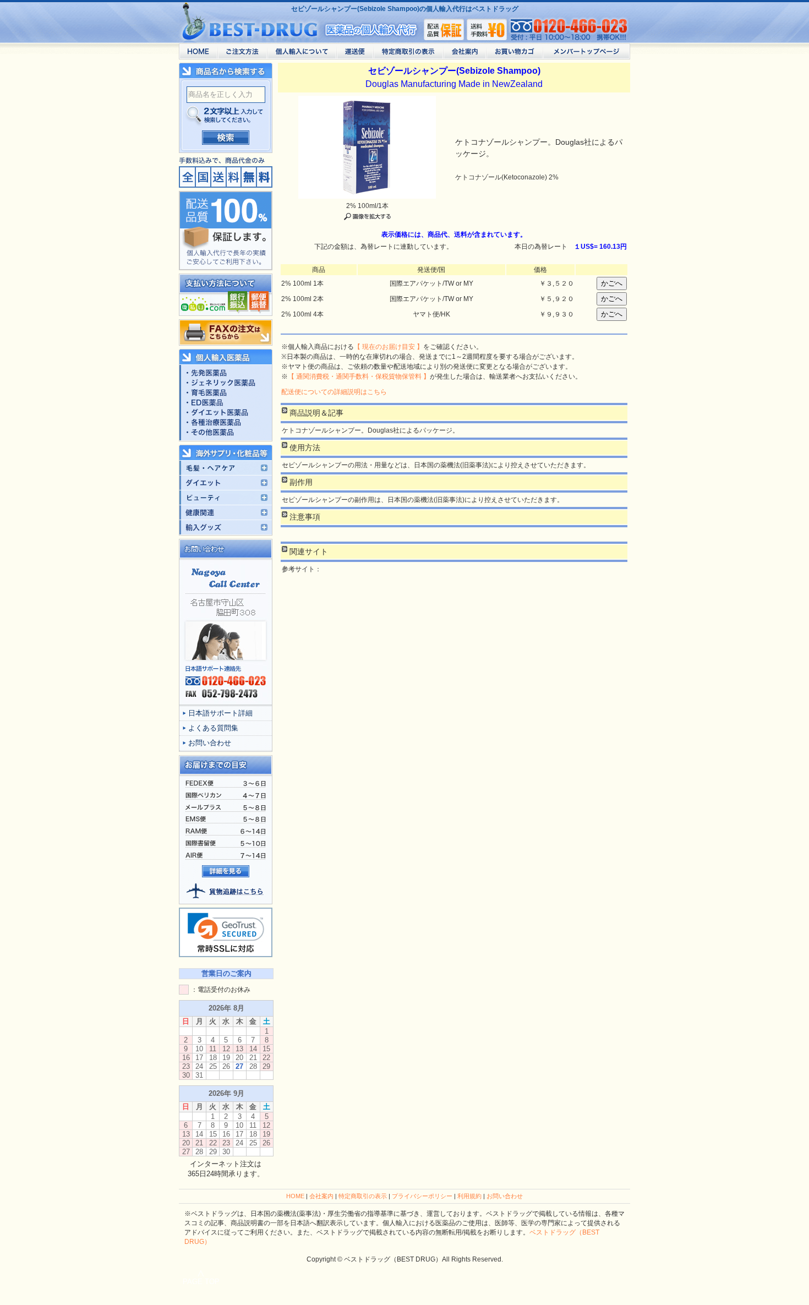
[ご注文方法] (242, 54)
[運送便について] (354, 54)
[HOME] (198, 54)
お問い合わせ (209, 743)
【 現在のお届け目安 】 (388, 347)
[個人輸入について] (301, 54)
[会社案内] (464, 54)
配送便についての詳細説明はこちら (334, 392)
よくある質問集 (213, 728)
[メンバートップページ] (586, 54)
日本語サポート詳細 (220, 713)
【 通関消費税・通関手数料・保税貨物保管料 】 (359, 376)
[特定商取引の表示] (408, 54)
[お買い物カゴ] (514, 54)
